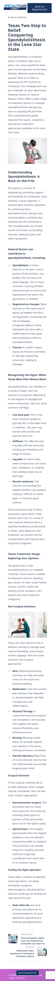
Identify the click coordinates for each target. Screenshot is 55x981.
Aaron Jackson (18, 17)
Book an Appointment (39, 8)
